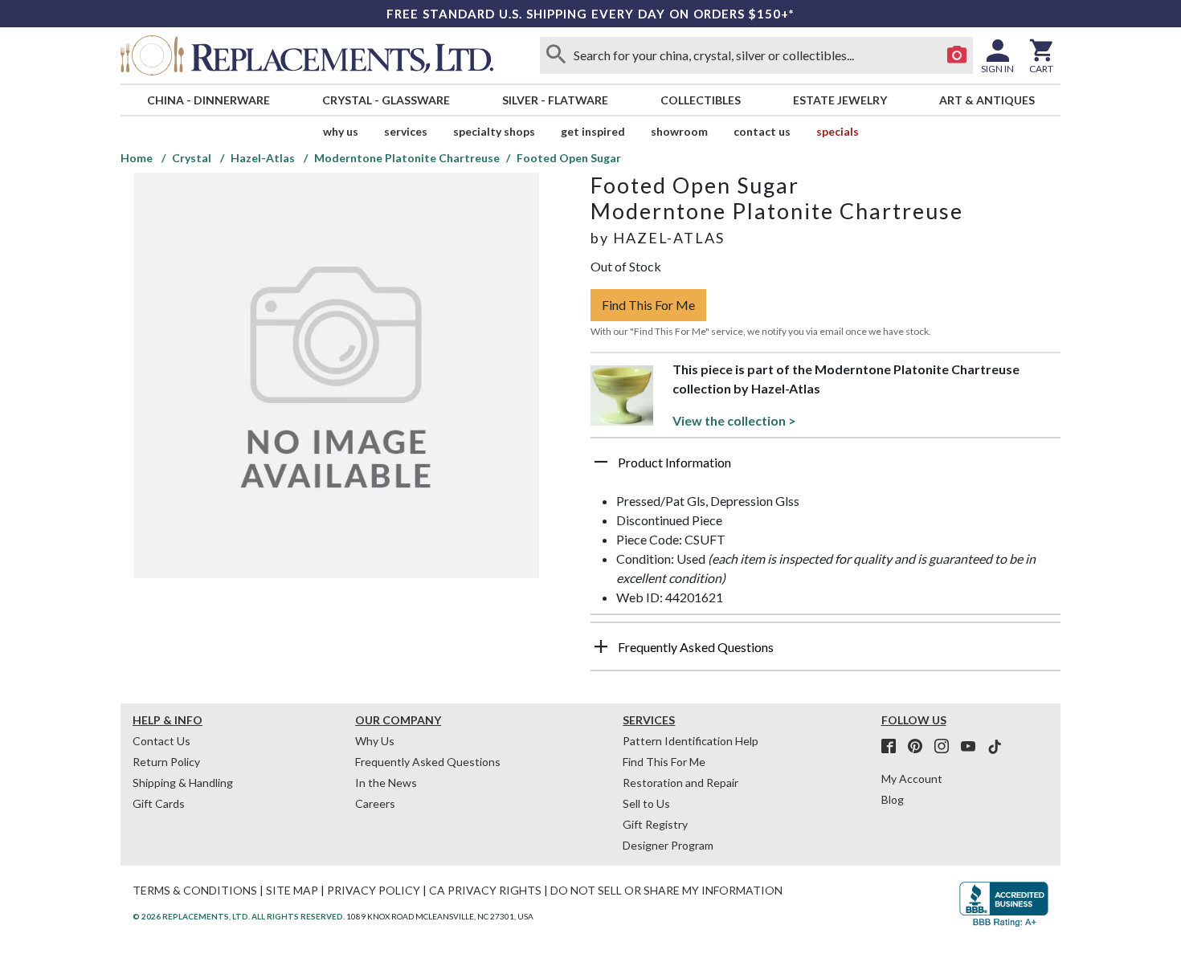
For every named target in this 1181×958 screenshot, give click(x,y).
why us (340, 131)
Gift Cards (159, 803)
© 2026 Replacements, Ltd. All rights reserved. (239, 916)
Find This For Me (648, 304)
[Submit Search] (556, 55)
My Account (911, 778)
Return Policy (166, 761)
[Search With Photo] (957, 55)
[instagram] (946, 747)
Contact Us (762, 131)
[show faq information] (600, 646)
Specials (837, 131)
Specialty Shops (494, 131)
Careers (375, 803)
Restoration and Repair (680, 782)
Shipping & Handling (183, 782)
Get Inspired (593, 131)
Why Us (374, 741)
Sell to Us (646, 803)
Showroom (679, 131)
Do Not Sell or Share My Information (666, 890)
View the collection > (734, 420)
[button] (825, 468)
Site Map (292, 890)
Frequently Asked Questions (428, 761)
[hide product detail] (600, 461)
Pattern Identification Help (690, 741)
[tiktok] (994, 747)
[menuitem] (208, 100)
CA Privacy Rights (485, 890)
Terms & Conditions (195, 890)
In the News (386, 782)
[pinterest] (920, 747)
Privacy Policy (373, 890)
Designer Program (668, 845)
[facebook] (893, 747)
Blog (892, 799)
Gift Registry (655, 824)
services (405, 131)
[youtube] (973, 747)
